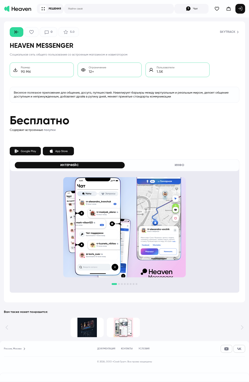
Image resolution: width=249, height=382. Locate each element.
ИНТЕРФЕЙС (69, 165)
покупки (50, 130)
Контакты (127, 349)
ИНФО (179, 165)
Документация (106, 349)
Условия (144, 349)
